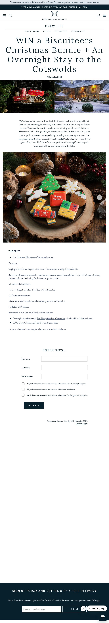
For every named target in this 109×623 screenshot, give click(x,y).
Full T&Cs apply (81, 423)
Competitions (32, 31)
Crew (54, 26)
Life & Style (61, 31)
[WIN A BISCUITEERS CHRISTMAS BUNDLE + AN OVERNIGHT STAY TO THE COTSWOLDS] (54, 15)
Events (47, 31)
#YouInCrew (78, 31)
